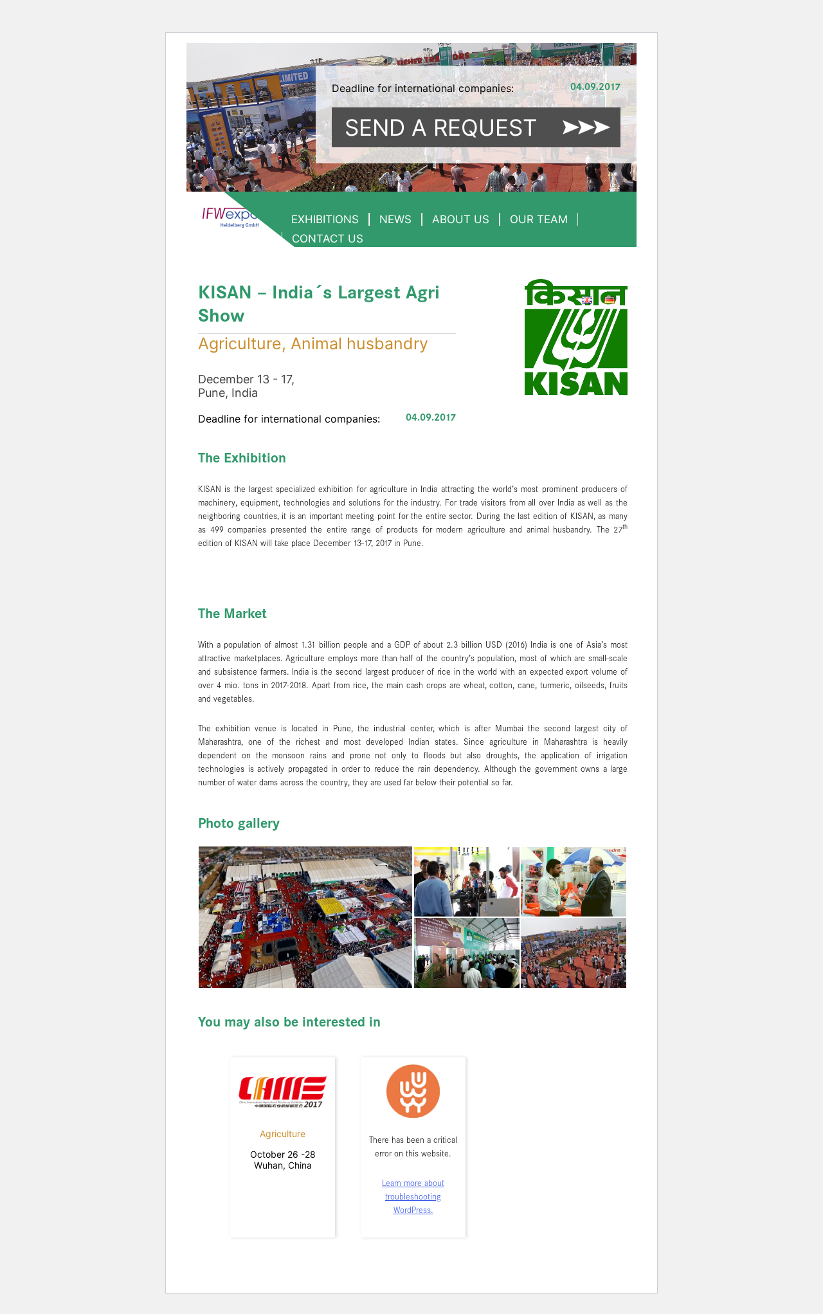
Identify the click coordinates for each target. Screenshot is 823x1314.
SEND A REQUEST (441, 127)
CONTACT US (327, 238)
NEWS (395, 219)
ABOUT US (460, 219)
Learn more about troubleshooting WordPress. (413, 1197)
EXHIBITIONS (325, 219)
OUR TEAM (539, 219)
